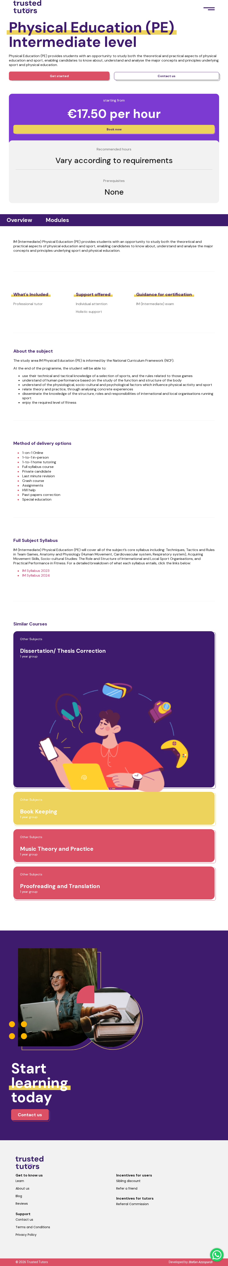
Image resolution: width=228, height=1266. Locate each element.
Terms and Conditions (33, 1227)
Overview (19, 220)
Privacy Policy (26, 1234)
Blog (19, 1196)
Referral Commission (132, 1204)
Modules (57, 220)
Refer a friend (126, 1188)
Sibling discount (128, 1181)
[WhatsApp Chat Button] (217, 1255)
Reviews (22, 1203)
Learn (20, 1181)
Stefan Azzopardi (200, 1262)
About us (22, 1188)
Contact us (24, 1219)
